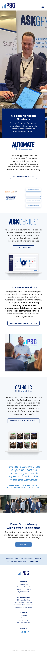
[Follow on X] (22, 632)
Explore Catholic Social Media (23, 421)
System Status (23, 592)
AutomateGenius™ (23, 587)
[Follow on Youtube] (25, 632)
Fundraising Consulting (23, 602)
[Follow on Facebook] (18, 632)
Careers (23, 618)
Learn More (24, 544)
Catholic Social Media (23, 589)
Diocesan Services (23, 600)
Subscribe (34, 561)
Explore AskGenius (23, 248)
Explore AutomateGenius (23, 176)
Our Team (23, 615)
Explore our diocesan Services (23, 323)
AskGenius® (23, 584)
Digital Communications (23, 607)
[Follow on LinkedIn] (28, 632)
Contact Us (23, 620)
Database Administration (23, 605)
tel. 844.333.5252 (23, 623)
